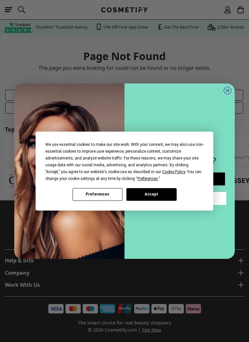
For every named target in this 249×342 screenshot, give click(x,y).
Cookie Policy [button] (173, 172)
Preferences (97, 194)
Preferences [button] (147, 178)
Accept (151, 194)
